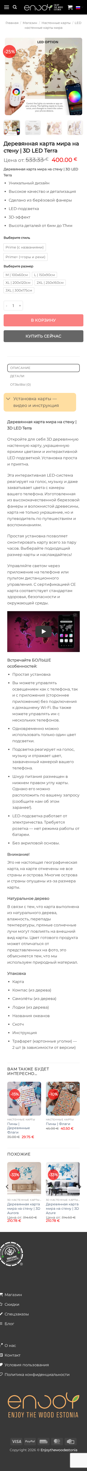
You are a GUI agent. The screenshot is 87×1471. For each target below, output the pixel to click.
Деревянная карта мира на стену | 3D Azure (62, 1208)
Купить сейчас (43, 336)
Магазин (30, 23)
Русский (79, 7)
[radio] (25, 247)
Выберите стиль (17, 238)
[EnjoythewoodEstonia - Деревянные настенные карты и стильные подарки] (43, 7)
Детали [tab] (17, 376)
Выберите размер (18, 266)
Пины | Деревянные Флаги (18, 1128)
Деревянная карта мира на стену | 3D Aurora (23, 1208)
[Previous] (9, 76)
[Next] (78, 76)
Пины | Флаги (58, 1124)
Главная (12, 23)
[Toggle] (8, 399)
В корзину (43, 320)
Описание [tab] (20, 368)
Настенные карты (56, 23)
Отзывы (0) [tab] (20, 384)
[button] (6, 7)
